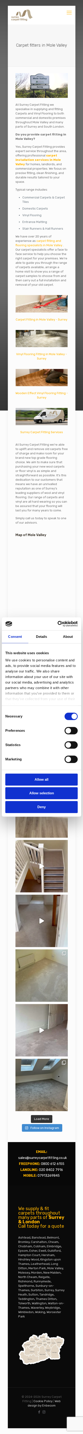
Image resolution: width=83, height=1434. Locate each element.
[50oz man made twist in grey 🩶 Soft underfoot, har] (41, 1085)
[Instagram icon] (44, 1412)
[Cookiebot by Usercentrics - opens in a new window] (58, 624)
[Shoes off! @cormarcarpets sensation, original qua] (41, 975)
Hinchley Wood (28, 1259)
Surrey (49, 1290)
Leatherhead (40, 1264)
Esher (33, 1250)
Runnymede (42, 1281)
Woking (40, 1312)
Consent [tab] (15, 637)
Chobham (25, 1246)
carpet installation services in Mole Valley (38, 160)
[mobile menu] (69, 13)
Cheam (53, 1242)
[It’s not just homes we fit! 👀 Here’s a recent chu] (41, 866)
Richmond (25, 1281)
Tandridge (46, 1294)
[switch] (71, 730)
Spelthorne (26, 1285)
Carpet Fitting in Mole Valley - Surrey (41, 319)
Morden (36, 1272)
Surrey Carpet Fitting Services (41, 432)
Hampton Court (29, 1255)
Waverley (37, 1307)
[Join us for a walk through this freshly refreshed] (41, 1030)
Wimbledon (26, 1312)
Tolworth (24, 1303)
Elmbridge (54, 1246)
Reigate (44, 1277)
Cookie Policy (43, 1401)
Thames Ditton (46, 1299)
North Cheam (27, 1277)
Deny (41, 807)
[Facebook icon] (39, 1412)
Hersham (48, 1255)
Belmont (53, 1237)
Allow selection (41, 793)
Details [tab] (41, 637)
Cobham (39, 1246)
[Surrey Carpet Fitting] (22, 15)
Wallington (39, 1303)
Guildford (54, 1250)
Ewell (42, 1250)
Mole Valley (55, 1268)
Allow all (41, 779)
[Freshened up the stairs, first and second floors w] (41, 921)
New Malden (52, 1272)
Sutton (33, 1294)
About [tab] (68, 637)
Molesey (24, 1272)
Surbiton (37, 1290)
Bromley (24, 1242)
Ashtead (24, 1237)
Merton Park (37, 1268)
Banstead (39, 1237)
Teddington (26, 1299)
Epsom (23, 1250)
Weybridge (52, 1307)
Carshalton (39, 1242)
